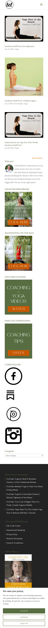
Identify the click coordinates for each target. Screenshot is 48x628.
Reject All (24, 623)
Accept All (24, 611)
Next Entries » (37, 158)
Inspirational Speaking (15, 530)
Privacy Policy (11, 534)
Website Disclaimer (14, 539)
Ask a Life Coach (13, 526)
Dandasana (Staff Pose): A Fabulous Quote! (20, 101)
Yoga (16, 49)
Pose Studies (18, 104)
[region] (24, 608)
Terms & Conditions (14, 543)
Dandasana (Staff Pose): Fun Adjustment (19, 46)
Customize (24, 617)
